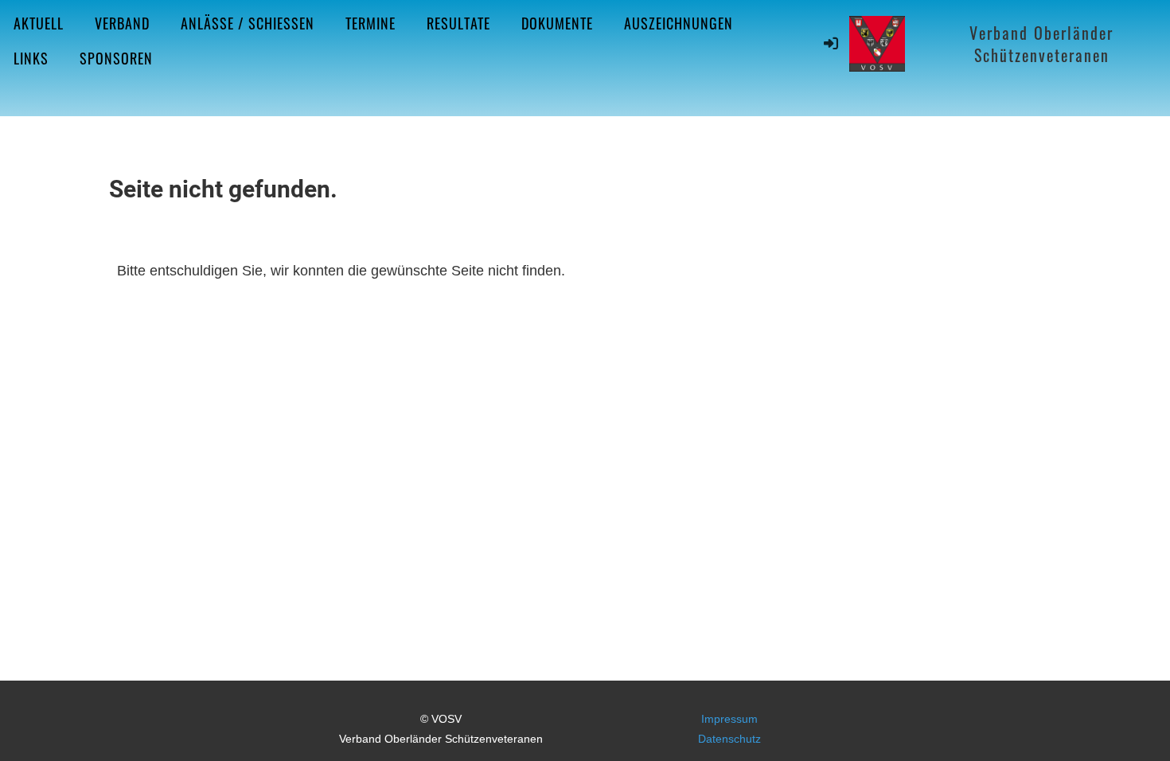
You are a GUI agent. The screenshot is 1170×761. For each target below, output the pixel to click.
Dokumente (557, 23)
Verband (122, 23)
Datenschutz (729, 738)
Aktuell (39, 23)
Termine (370, 23)
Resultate (458, 23)
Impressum (729, 718)
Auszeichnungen (678, 23)
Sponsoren (116, 58)
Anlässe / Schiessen (247, 23)
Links (31, 58)
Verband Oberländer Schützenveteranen (1041, 43)
